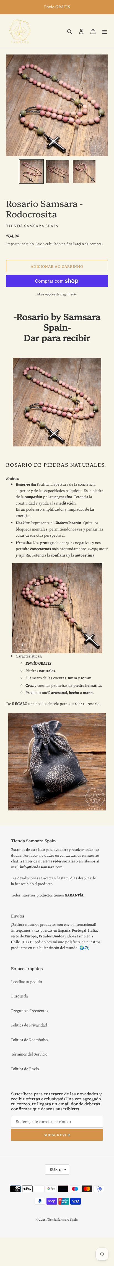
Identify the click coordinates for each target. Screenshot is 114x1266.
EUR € (55, 1169)
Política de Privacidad (29, 1025)
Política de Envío (25, 1069)
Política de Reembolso (29, 1040)
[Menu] (104, 31)
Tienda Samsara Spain (62, 1219)
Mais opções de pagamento (57, 294)
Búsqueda (19, 996)
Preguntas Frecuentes (29, 1010)
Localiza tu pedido (26, 981)
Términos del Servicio (29, 1054)
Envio (40, 243)
